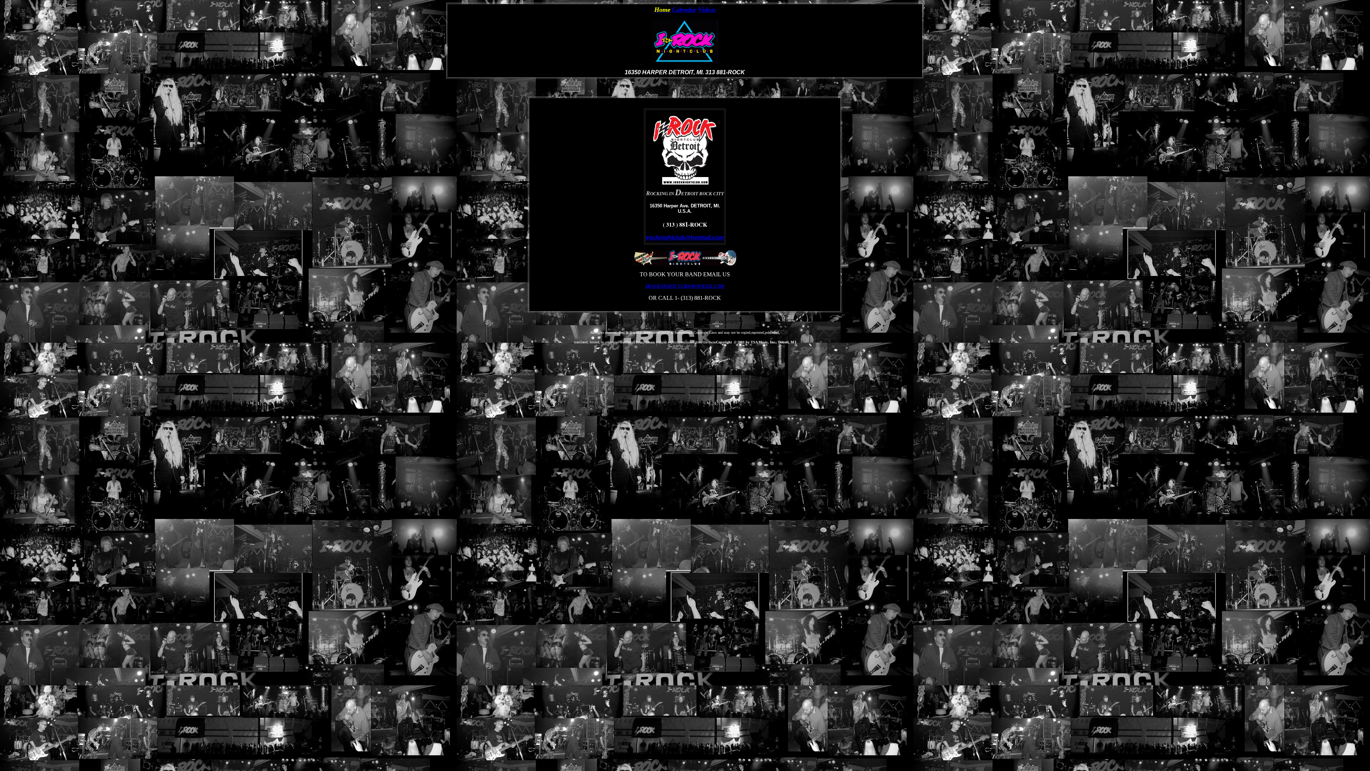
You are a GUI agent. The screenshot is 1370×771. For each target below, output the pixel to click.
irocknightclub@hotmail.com (685, 238)
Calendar (684, 9)
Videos (707, 9)
